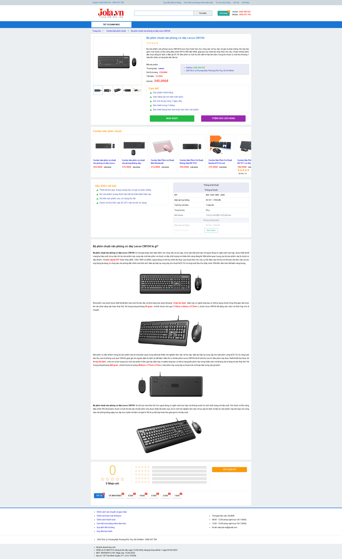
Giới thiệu (245, 2)
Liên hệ (236, 2)
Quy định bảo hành (104, 531)
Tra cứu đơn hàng (223, 2)
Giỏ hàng (224, 13)
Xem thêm (211, 230)
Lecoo (161, 68)
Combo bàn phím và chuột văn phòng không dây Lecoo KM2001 (104, 162)
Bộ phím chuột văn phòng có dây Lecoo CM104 (150, 31)
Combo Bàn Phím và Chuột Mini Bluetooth (133, 161)
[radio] (102, 479)
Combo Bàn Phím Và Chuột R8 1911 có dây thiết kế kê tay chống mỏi (220, 162)
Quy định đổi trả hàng (172, 2)
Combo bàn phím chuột (116, 31)
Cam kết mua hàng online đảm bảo (198, 2)
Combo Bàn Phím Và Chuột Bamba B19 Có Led (191, 161)
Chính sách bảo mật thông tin (109, 516)
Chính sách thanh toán (106, 520)
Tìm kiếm (203, 13)
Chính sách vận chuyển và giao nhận (112, 512)
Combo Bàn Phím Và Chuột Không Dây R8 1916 (162, 161)
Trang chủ (97, 31)
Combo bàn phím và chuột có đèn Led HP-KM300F (248, 161)
